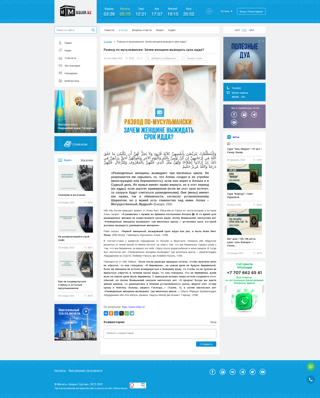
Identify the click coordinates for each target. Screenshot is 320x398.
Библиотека (72, 80)
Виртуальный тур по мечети (85, 370)
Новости (109, 30)
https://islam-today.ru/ (133, 306)
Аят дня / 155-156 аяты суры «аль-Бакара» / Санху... (241, 242)
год (243, 96)
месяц (235, 96)
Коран (68, 50)
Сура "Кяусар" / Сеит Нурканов (240, 195)
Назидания (71, 73)
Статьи (123, 30)
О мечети (70, 58)
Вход (213, 322)
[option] (244, 59)
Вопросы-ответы (142, 30)
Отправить (206, 344)
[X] (121, 313)
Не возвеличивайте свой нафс (73, 238)
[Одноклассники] (111, 313)
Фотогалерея (72, 65)
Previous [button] (259, 40)
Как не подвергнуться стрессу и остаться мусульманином (72, 285)
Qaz (251, 30)
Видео (160, 30)
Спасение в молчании (71, 194)
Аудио (171, 30)
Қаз (237, 30)
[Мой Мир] (116, 313)
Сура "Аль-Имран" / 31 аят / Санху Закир (244, 150)
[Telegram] (132, 313)
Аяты (236, 137)
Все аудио (87, 159)
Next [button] (262, 40)
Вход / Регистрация (251, 11)
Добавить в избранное (163, 58)
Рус (244, 30)
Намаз (68, 42)
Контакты (60, 370)
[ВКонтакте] (106, 313)
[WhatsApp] (126, 313)
